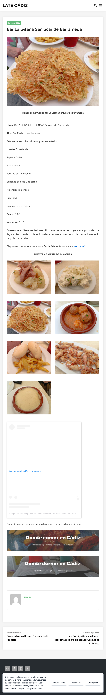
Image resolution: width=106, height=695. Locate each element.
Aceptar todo (59, 682)
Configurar (93, 682)
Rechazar (76, 682)
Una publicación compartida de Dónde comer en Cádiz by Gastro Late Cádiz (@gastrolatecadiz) (51, 513)
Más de (27, 597)
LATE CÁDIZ (15, 5)
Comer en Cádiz (14, 23)
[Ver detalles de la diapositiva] (53, 540)
